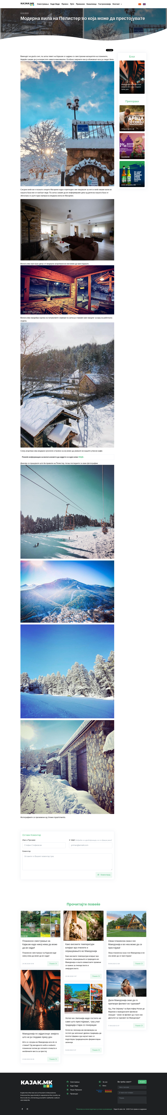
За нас (104, 1082)
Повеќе (52, 963)
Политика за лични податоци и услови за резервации (94, 1109)
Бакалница (91, 4)
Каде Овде (55, 4)
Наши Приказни (76, 1090)
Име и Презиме (28, 840)
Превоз (65, 4)
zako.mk (122, 1109)
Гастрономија (104, 4)
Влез (104, 1086)
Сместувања (43, 4)
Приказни (80, 4)
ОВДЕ (81, 457)
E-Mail (90, 840)
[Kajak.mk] (27, 4)
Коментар (26, 851)
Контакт (116, 4)
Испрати (142, 1082)
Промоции (74, 1094)
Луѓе (72, 4)
